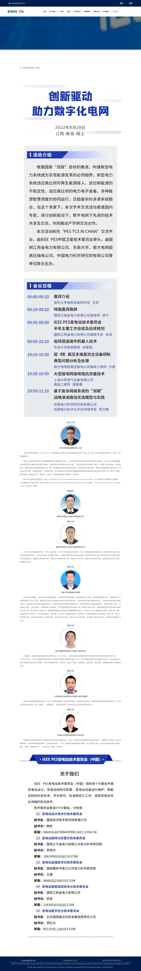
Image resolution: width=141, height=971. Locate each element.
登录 (121, 3)
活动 (68, 12)
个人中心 (115, 12)
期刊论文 (78, 12)
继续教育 (87, 12)
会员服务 (106, 12)
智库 (62, 12)
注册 (130, 3)
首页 (44, 12)
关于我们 (53, 12)
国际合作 (97, 12)
